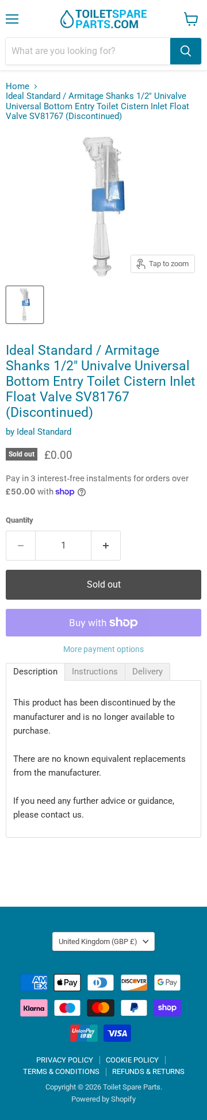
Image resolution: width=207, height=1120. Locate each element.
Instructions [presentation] (95, 671)
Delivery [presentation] (147, 671)
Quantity (19, 520)
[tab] (35, 672)
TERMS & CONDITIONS (61, 1071)
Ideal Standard (44, 432)
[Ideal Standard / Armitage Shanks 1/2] (24, 304)
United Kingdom (98, 941)
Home (17, 86)
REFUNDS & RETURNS (148, 1071)
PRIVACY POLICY (64, 1060)
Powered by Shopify (103, 1099)
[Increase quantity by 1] (106, 546)
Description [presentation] (35, 671)
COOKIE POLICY (132, 1060)
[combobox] (88, 51)
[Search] (185, 51)
